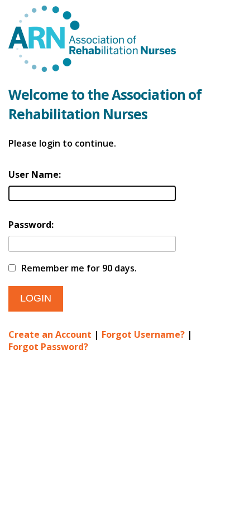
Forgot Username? (143, 334)
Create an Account (50, 334)
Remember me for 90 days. (79, 268)
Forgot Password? (48, 347)
